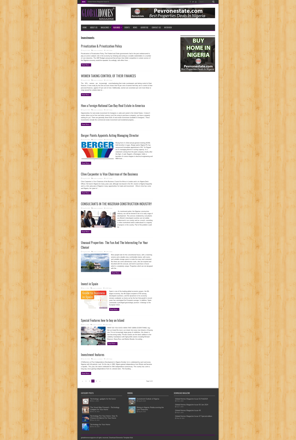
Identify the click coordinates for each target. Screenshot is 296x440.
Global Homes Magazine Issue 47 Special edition (193, 416)
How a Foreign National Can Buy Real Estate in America (113, 105)
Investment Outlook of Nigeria (148, 399)
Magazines (105, 27)
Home (85, 27)
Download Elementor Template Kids (121, 437)
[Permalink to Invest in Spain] (94, 308)
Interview (168, 27)
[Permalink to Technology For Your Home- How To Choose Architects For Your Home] (85, 421)
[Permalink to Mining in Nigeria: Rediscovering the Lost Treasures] (132, 413)
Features (116, 27)
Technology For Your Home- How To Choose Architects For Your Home (103, 417)
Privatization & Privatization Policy (101, 46)
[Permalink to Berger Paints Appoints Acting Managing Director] (97, 159)
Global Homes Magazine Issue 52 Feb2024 (191, 399)
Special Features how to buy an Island (102, 320)
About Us (93, 27)
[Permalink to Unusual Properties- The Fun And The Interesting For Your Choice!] (95, 271)
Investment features (92, 354)
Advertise (144, 27)
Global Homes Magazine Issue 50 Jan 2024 (191, 405)
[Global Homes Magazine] (98, 19)
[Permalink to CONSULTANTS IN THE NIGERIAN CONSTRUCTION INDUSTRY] (98, 227)
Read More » (86, 65)
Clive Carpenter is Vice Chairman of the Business (109, 174)
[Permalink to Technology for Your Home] (85, 430)
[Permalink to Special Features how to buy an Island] (93, 345)
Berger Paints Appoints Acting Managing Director (110, 135)
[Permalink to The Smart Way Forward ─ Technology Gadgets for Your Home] (85, 413)
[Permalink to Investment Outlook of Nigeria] (132, 404)
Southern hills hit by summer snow (98, 2)
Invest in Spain (89, 283)
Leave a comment (98, 50)
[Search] (213, 1)
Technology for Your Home (100, 424)
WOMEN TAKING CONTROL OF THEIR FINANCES (108, 75)
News (135, 27)
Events (127, 27)
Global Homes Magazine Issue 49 (188, 410)
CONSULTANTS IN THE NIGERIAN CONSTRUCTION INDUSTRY (116, 203)
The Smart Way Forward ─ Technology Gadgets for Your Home (104, 408)
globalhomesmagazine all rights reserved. (95, 437)
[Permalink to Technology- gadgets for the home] (85, 404)
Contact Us (156, 27)
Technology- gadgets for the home (103, 399)
